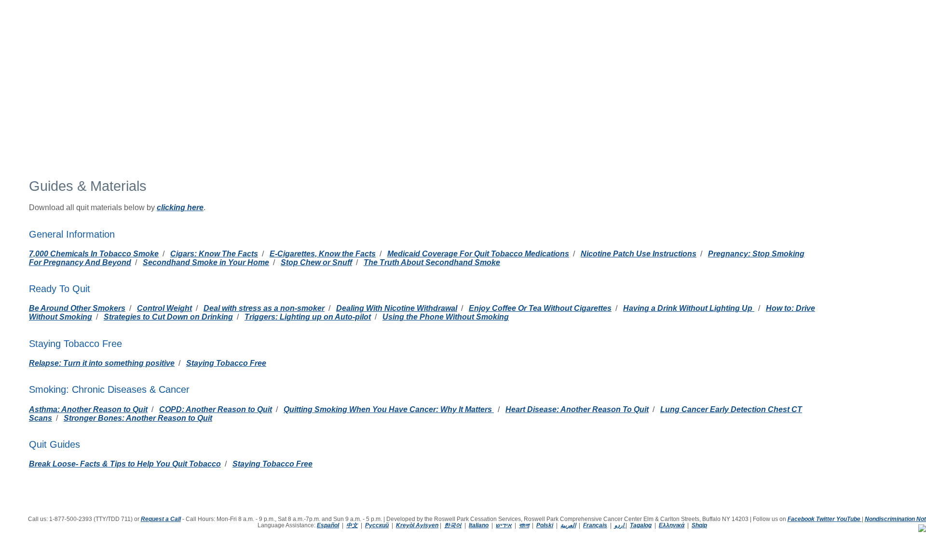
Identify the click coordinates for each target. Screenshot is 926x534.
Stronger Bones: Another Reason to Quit (138, 418)
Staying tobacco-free (243, 30)
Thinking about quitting (159, 30)
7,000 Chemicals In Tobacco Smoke (94, 254)
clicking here (180, 207)
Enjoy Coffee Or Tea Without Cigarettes (540, 308)
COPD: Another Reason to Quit (215, 409)
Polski (544, 525)
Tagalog (641, 525)
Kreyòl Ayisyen (417, 525)
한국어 (453, 525)
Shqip (699, 525)
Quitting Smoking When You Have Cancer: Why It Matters (389, 409)
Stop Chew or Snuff (316, 262)
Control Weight (164, 308)
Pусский (377, 525)
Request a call (468, 29)
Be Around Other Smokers (77, 308)
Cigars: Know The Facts (214, 254)
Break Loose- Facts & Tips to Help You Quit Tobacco (125, 464)
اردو (619, 525)
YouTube (849, 519)
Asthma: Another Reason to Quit (88, 409)
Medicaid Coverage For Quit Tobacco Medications (478, 254)
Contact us (513, 29)
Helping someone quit (325, 30)
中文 (352, 525)
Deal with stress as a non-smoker (264, 308)
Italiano (479, 525)
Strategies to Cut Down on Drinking (168, 317)
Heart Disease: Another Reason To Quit (577, 409)
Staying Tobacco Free (226, 363)
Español (328, 525)
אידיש (504, 525)
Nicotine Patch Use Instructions (638, 254)
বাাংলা (524, 525)
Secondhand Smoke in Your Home (206, 262)
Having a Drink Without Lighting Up (688, 308)
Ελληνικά (671, 525)
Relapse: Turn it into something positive (102, 363)
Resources (419, 30)
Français (595, 525)
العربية (568, 525)
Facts (382, 30)
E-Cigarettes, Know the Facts (323, 254)
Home (100, 30)
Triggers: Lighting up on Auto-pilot (308, 317)
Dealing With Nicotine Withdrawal (396, 308)
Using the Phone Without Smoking (445, 317)
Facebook (802, 519)
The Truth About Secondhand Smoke (432, 262)
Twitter (826, 519)
